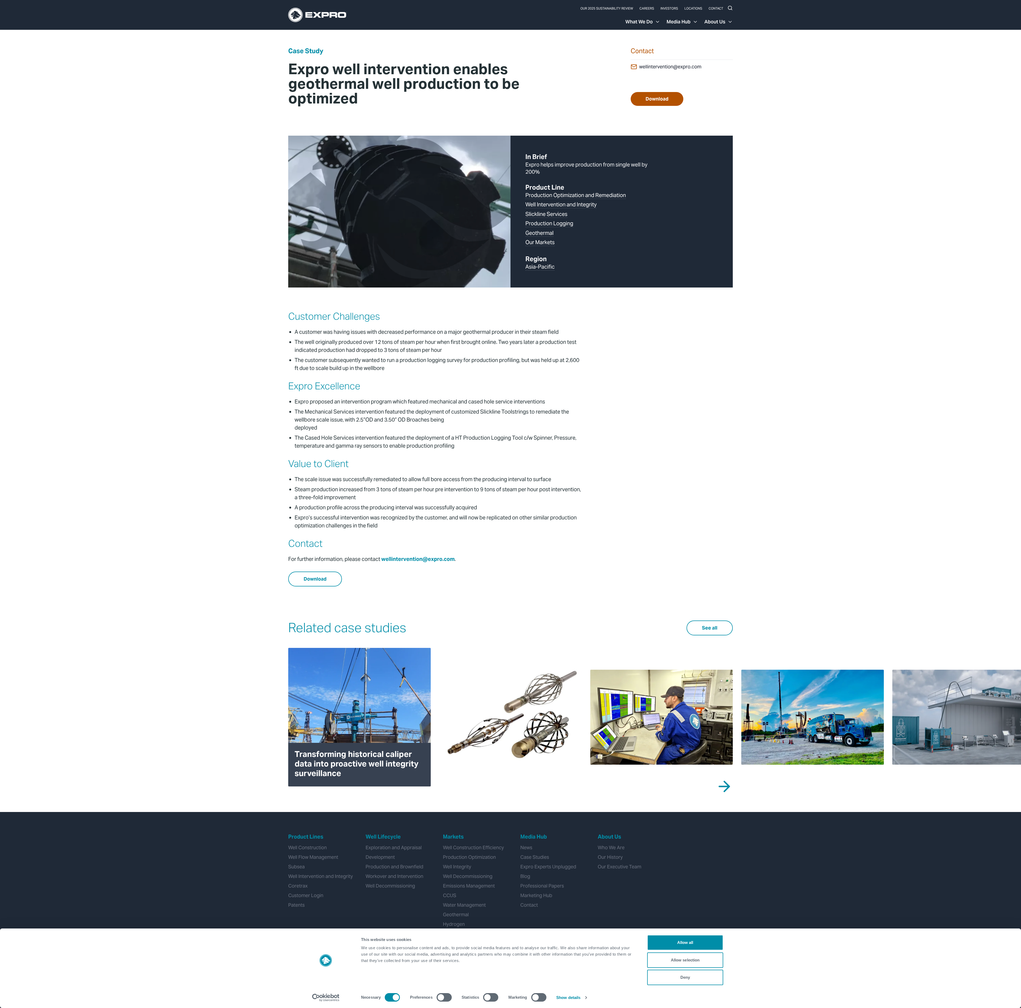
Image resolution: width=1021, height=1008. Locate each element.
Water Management (464, 905)
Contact (716, 8)
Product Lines (305, 836)
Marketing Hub (536, 895)
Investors (669, 8)
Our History (610, 857)
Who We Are (611, 847)
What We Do (639, 22)
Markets (453, 836)
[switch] (444, 997)
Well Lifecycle (383, 836)
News (526, 847)
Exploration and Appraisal (394, 847)
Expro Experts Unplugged (548, 867)
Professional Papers (542, 886)
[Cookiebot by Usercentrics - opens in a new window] (326, 998)
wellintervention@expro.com (670, 67)
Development (380, 857)
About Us (714, 22)
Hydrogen (454, 924)
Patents (296, 905)
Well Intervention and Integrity (561, 204)
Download (657, 99)
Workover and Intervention (394, 876)
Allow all (685, 942)
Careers (646, 8)
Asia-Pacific (540, 266)
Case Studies (534, 857)
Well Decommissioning (390, 886)
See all (709, 628)
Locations (693, 8)
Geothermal (539, 233)
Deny (685, 977)
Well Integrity (457, 867)
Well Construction (307, 847)
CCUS (449, 895)
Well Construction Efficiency (473, 847)
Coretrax (298, 886)
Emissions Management (469, 886)
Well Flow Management (313, 857)
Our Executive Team (619, 867)
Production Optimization (469, 857)
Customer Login (305, 895)
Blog (525, 876)
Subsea (296, 867)
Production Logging (549, 223)
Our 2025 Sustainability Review (606, 8)
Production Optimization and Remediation (575, 195)
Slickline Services (546, 214)
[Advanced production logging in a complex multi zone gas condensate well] (510, 717)
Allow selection (685, 960)
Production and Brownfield (394, 867)
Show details (568, 997)
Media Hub (679, 22)
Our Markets (540, 242)
